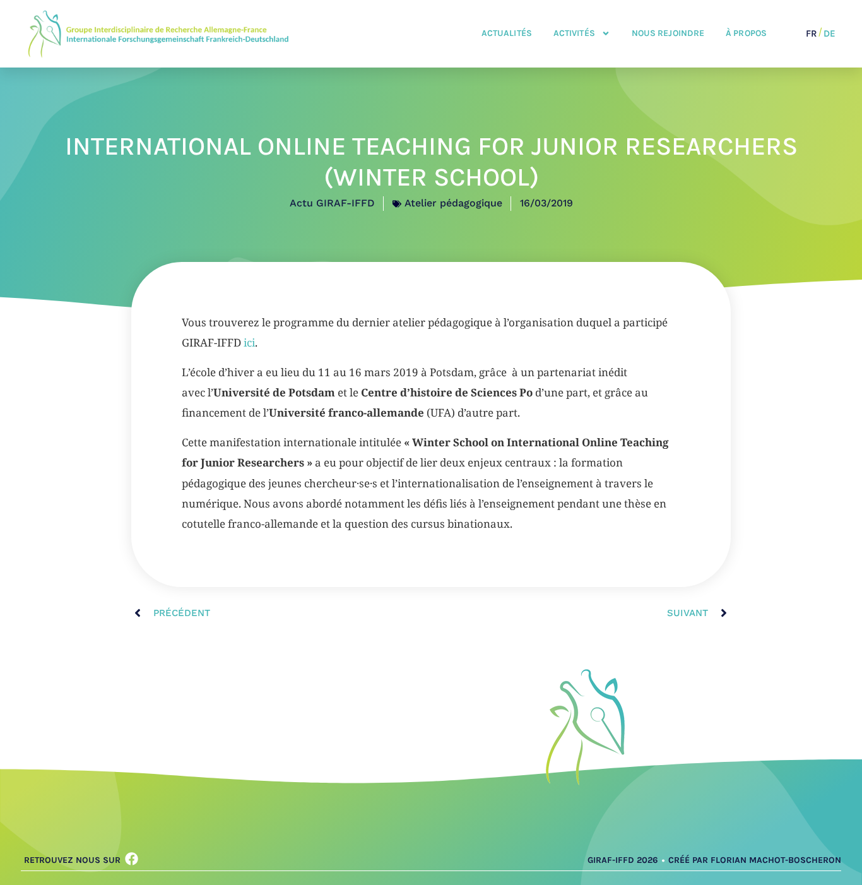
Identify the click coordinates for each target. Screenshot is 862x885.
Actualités (506, 33)
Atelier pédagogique (453, 203)
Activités (574, 33)
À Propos (746, 33)
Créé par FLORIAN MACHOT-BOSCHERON (754, 860)
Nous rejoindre (668, 33)
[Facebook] (131, 858)
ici (249, 342)
